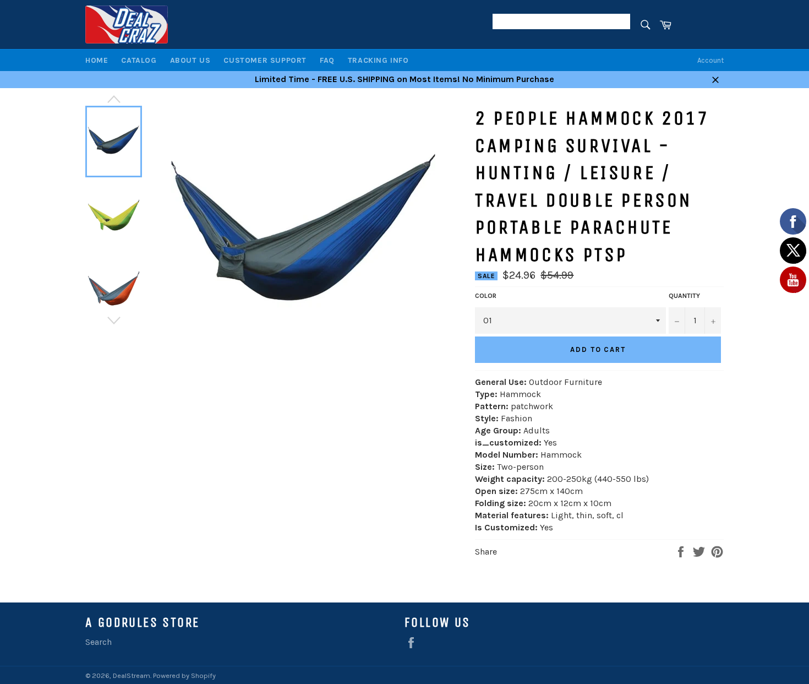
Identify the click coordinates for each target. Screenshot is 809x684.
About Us (190, 60)
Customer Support (265, 60)
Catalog (138, 60)
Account (710, 60)
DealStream (131, 675)
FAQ (327, 60)
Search (98, 642)
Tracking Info (378, 60)
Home (96, 60)
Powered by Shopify (184, 675)
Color (485, 296)
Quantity (684, 296)
